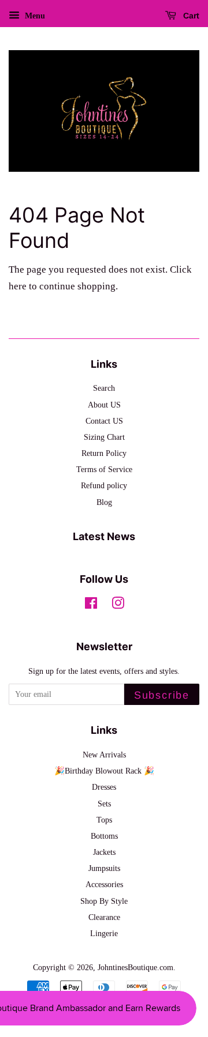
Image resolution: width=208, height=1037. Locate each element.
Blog (104, 502)
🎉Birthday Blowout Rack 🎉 (104, 770)
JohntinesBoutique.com (135, 967)
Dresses (104, 786)
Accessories (104, 884)
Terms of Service (104, 469)
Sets (104, 803)
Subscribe (162, 695)
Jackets (104, 852)
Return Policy (104, 453)
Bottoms (104, 835)
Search (104, 388)
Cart (190, 15)
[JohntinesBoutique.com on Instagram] (118, 605)
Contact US (104, 420)
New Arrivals (104, 754)
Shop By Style (104, 901)
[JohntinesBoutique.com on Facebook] (91, 605)
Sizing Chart (104, 437)
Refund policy (104, 485)
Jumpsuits (104, 868)
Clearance (104, 917)
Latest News (104, 536)
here (18, 286)
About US (104, 404)
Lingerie (104, 933)
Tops (104, 819)
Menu (34, 16)
